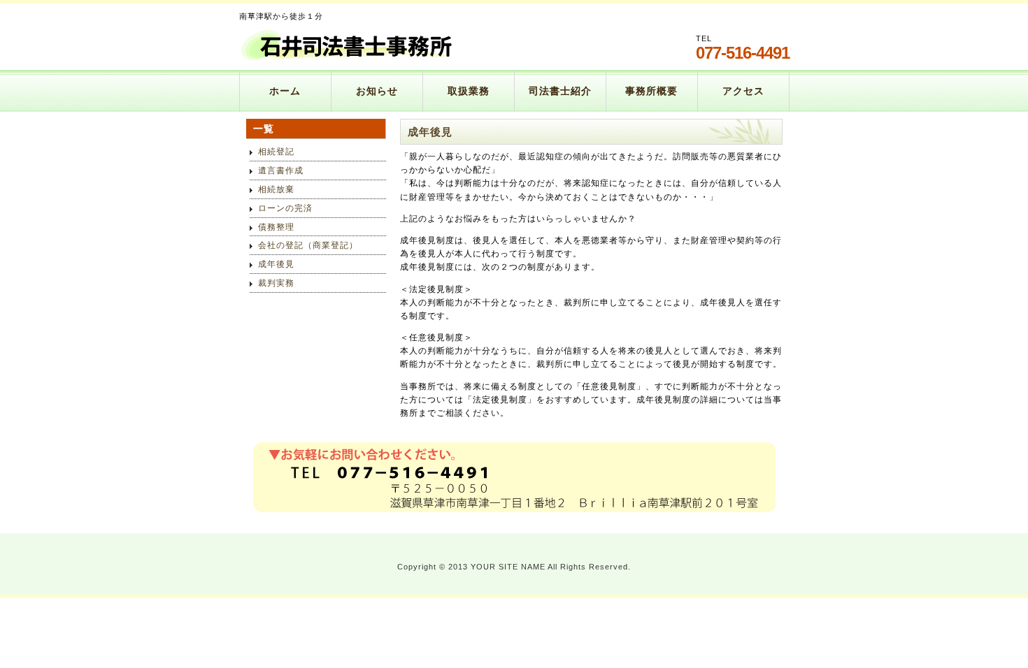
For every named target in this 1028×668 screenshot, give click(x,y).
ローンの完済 (285, 208)
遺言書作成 (281, 170)
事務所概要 (651, 90)
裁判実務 (276, 283)
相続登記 (276, 152)
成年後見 (276, 264)
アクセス (743, 90)
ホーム (285, 90)
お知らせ (377, 90)
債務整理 (276, 227)
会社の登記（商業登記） (308, 245)
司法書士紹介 (560, 90)
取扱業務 (469, 90)
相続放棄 (276, 189)
